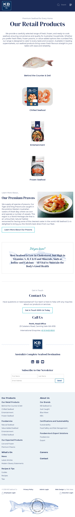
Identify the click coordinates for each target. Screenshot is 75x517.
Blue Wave (44, 412)
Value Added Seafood (10, 428)
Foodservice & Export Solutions (54, 433)
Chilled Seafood (38, 110)
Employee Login (10, 493)
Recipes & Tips (8, 469)
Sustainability (45, 425)
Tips (3, 479)
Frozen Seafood (37, 180)
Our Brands (45, 402)
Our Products (9, 398)
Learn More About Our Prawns (18, 230)
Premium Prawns (8, 447)
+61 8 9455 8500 (48, 330)
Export (42, 440)
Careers (44, 452)
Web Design (59, 489)
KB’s (41, 416)
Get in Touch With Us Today (37, 310)
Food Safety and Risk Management (53, 428)
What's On (7, 452)
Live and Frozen (8, 444)
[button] (71, 2)
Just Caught (45, 409)
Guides (4, 472)
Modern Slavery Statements (12, 463)
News (4, 456)
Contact (44, 458)
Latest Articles (7, 460)
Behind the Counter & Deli (37, 75)
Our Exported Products (12, 440)
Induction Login (67, 493)
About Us (45, 398)
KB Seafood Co (45, 406)
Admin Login (44, 489)
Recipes (5, 476)
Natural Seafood (8, 425)
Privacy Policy (28, 489)
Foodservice (7, 421)
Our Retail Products (10, 402)
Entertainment (37, 145)
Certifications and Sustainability (54, 421)
